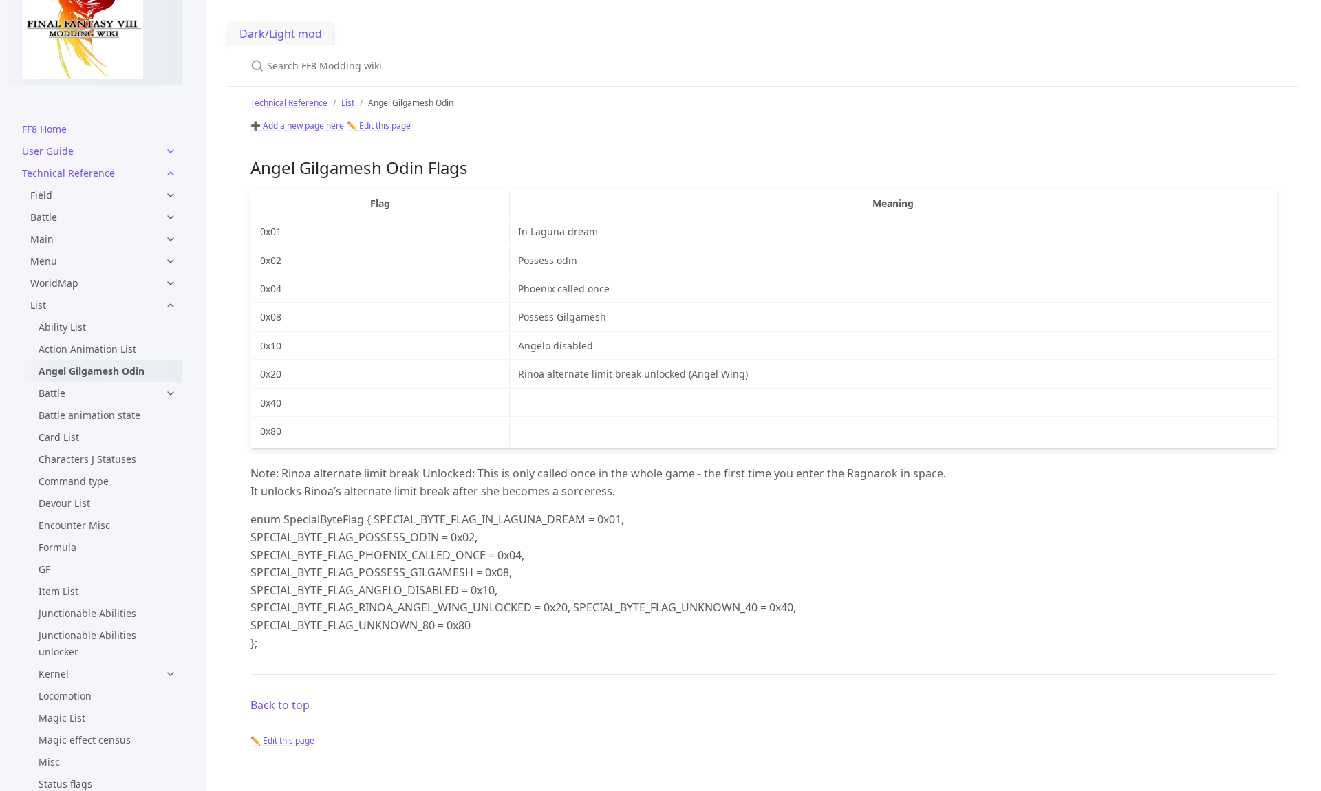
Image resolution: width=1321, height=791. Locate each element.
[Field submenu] (171, 195)
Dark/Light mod (280, 33)
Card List (59, 437)
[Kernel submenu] (171, 674)
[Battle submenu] (171, 217)
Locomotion (65, 695)
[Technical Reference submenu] (171, 173)
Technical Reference (68, 173)
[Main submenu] (171, 239)
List (38, 305)
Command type (74, 481)
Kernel (54, 673)
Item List (58, 591)
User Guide (48, 151)
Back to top (280, 705)
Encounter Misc (74, 525)
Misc (49, 761)
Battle (43, 217)
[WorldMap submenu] (171, 283)
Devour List (64, 503)
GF (44, 569)
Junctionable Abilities (87, 613)
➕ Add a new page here (297, 125)
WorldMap (54, 283)
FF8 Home (44, 129)
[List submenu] (171, 305)
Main (42, 239)
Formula (57, 547)
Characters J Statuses (87, 459)
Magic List (62, 717)
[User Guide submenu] (171, 151)
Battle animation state (89, 415)
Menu (43, 261)
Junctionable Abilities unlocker (87, 643)
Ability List (62, 327)
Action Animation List (87, 349)
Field (41, 195)
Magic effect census (85, 739)
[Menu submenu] (171, 261)
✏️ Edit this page (379, 125)
